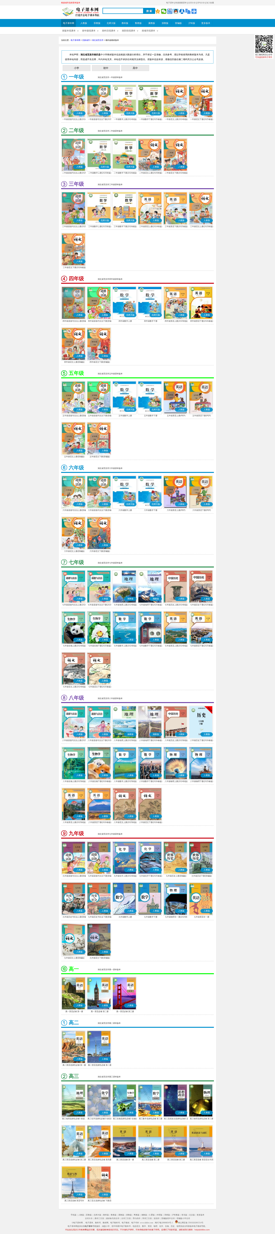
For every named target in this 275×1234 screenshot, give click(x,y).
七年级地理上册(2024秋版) (125, 605)
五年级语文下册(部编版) (100, 457)
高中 (135, 68)
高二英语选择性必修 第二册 (99, 1065)
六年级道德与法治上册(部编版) (74, 510)
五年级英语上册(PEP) (176, 416)
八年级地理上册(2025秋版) (125, 740)
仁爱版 (152, 1215)
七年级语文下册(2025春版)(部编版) (99, 687)
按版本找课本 (69, 31)
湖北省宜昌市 (97, 40)
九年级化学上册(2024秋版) (125, 876)
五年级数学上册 (125, 416)
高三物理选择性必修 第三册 (201, 1119)
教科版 (125, 23)
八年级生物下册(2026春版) (99, 781)
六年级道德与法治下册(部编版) (100, 510)
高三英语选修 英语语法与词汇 (201, 1160)
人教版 (83, 23)
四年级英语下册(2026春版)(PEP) (201, 321)
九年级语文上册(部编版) (74, 958)
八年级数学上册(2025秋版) (125, 781)
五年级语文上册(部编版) (74, 457)
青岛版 (184, 1215)
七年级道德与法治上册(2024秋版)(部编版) (74, 605)
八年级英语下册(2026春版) (99, 822)
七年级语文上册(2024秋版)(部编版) (74, 687)
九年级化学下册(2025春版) (150, 876)
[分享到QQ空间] (157, 11)
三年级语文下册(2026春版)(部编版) (74, 267)
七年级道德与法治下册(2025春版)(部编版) (100, 605)
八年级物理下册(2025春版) (201, 781)
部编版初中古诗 (168, 1218)
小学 (76, 68)
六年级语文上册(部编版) (74, 551)
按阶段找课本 (128, 31)
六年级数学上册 (125, 510)
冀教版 (151, 23)
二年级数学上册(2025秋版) (99, 173)
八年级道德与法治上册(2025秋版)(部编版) (74, 740)
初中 (105, 68)
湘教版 (144, 1215)
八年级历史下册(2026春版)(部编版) (201, 740)
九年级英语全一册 (201, 917)
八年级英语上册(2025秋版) (74, 822)
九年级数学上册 (125, 917)
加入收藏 (210, 3)
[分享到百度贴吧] (169, 11)
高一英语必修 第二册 (100, 1011)
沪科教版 (176, 1215)
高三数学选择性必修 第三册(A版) (150, 1119)
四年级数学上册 (125, 321)
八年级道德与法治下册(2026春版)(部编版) (100, 740)
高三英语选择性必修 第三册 (74, 1160)
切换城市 (86, 40)
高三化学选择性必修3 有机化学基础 (100, 1119)
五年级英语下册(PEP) (201, 416)
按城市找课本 (148, 31)
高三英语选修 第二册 (150, 1160)
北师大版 (111, 23)
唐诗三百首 (99, 1218)
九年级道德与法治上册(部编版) (74, 876)
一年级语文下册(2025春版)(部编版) (201, 119)
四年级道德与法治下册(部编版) (100, 321)
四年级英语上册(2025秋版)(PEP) (176, 321)
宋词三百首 (147, 1218)
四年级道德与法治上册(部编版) (74, 321)
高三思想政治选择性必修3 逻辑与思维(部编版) (176, 1119)
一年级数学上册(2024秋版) (125, 119)
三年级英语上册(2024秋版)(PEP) (150, 226)
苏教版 (97, 23)
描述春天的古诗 (112, 1218)
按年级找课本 (88, 31)
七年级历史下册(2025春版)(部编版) (201, 605)
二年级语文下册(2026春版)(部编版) (176, 173)
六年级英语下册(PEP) (201, 510)
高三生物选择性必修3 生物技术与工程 (125, 1119)
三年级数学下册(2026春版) (125, 226)
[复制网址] (187, 11)
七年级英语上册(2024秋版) (176, 646)
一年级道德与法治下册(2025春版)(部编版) (100, 119)
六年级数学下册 (150, 510)
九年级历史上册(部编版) (176, 876)
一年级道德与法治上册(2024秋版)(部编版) (74, 119)
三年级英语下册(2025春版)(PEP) (176, 226)
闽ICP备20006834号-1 (164, 1223)
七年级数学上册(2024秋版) (125, 646)
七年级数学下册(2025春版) (150, 646)
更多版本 (205, 23)
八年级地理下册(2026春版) (150, 740)
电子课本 (170, 3)
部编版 (178, 23)
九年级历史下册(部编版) (201, 876)
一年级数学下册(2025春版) (150, 119)
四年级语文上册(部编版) (74, 362)
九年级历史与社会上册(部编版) (74, 917)
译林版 (167, 1215)
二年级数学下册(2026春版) (125, 173)
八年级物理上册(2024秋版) (176, 781)
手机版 (73, 1215)
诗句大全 (201, 3)
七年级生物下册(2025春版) (99, 646)
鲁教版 (138, 23)
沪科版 (191, 23)
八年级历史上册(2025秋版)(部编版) (176, 740)
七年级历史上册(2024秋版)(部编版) (176, 605)
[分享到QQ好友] (175, 11)
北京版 (192, 1215)
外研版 (159, 1215)
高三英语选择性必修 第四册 (99, 1160)
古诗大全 (192, 3)
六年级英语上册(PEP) (176, 510)
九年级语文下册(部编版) (100, 958)
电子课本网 (68, 23)
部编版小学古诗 (183, 1218)
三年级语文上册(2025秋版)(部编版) (201, 226)
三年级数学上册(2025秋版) (99, 226)
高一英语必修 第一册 (74, 1011)
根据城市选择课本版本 (70, 3)
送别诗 (156, 1218)
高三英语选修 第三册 (176, 1160)
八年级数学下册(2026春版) (150, 781)
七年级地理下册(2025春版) (150, 605)
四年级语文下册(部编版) (100, 362)
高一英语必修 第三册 (125, 1011)
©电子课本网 (77, 1223)
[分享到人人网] (181, 11)
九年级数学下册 (150, 917)
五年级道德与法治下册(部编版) (100, 416)
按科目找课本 (108, 31)
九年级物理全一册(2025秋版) (176, 917)
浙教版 (165, 23)
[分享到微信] (163, 11)
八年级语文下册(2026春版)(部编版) (150, 822)
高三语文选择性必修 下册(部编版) (100, 1201)
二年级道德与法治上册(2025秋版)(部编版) (74, 173)
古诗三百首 (126, 1218)
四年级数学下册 (150, 321)
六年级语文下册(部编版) (100, 551)
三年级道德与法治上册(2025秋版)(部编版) (74, 226)
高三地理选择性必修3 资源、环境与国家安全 (74, 1119)
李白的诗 (136, 1218)
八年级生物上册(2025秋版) (74, 781)
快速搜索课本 (181, 3)
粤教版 (136, 1215)
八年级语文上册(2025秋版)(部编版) (125, 822)
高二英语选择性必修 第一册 (74, 1065)
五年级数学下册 (150, 416)
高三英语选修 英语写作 (74, 1201)
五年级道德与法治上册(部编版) (74, 416)
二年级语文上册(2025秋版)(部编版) (150, 173)
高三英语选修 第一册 (125, 1160)
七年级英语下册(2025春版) (201, 646)
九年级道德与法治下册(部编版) (100, 876)
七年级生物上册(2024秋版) (74, 646)
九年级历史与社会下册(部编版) (100, 917)
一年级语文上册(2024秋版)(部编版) (176, 119)
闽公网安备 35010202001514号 (190, 1223)
